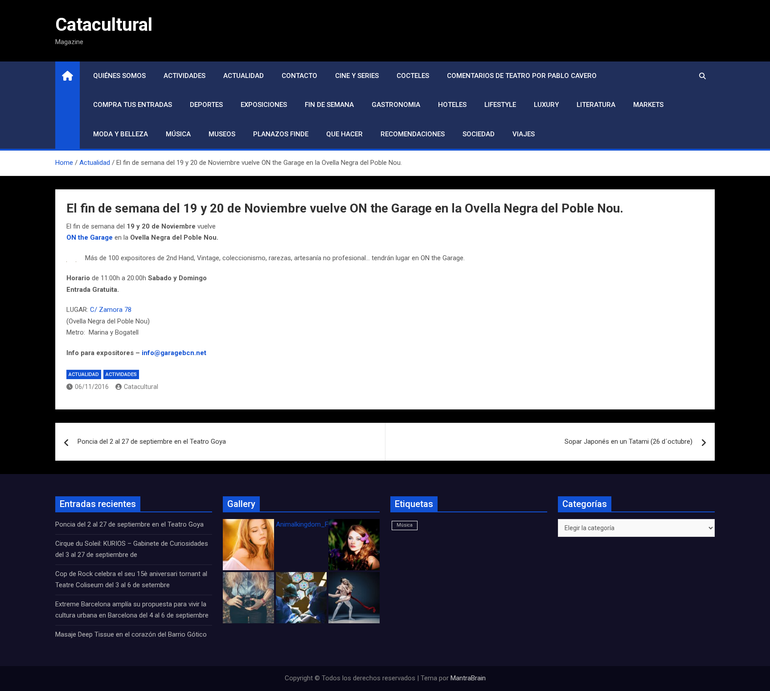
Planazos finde (280, 134)
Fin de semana (329, 105)
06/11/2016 (92, 386)
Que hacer (344, 134)
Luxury (546, 105)
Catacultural (103, 24)
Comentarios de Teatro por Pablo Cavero (522, 76)
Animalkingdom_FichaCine (314, 524)
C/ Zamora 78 (111, 310)
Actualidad (243, 76)
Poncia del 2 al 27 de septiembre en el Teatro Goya (152, 441)
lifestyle (500, 105)
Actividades (184, 76)
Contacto (299, 76)
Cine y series (357, 76)
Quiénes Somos (119, 76)
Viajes (523, 134)
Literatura (596, 105)
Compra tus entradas (132, 105)
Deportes (206, 105)
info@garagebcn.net (174, 353)
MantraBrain (468, 678)
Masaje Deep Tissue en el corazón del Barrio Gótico (132, 634)
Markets (648, 105)
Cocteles (413, 76)
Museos (222, 134)
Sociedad (479, 134)
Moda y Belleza (120, 134)
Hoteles (452, 105)
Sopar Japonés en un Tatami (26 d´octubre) (628, 441)
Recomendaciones (413, 134)
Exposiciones (264, 105)
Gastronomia (396, 105)
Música (178, 134)
